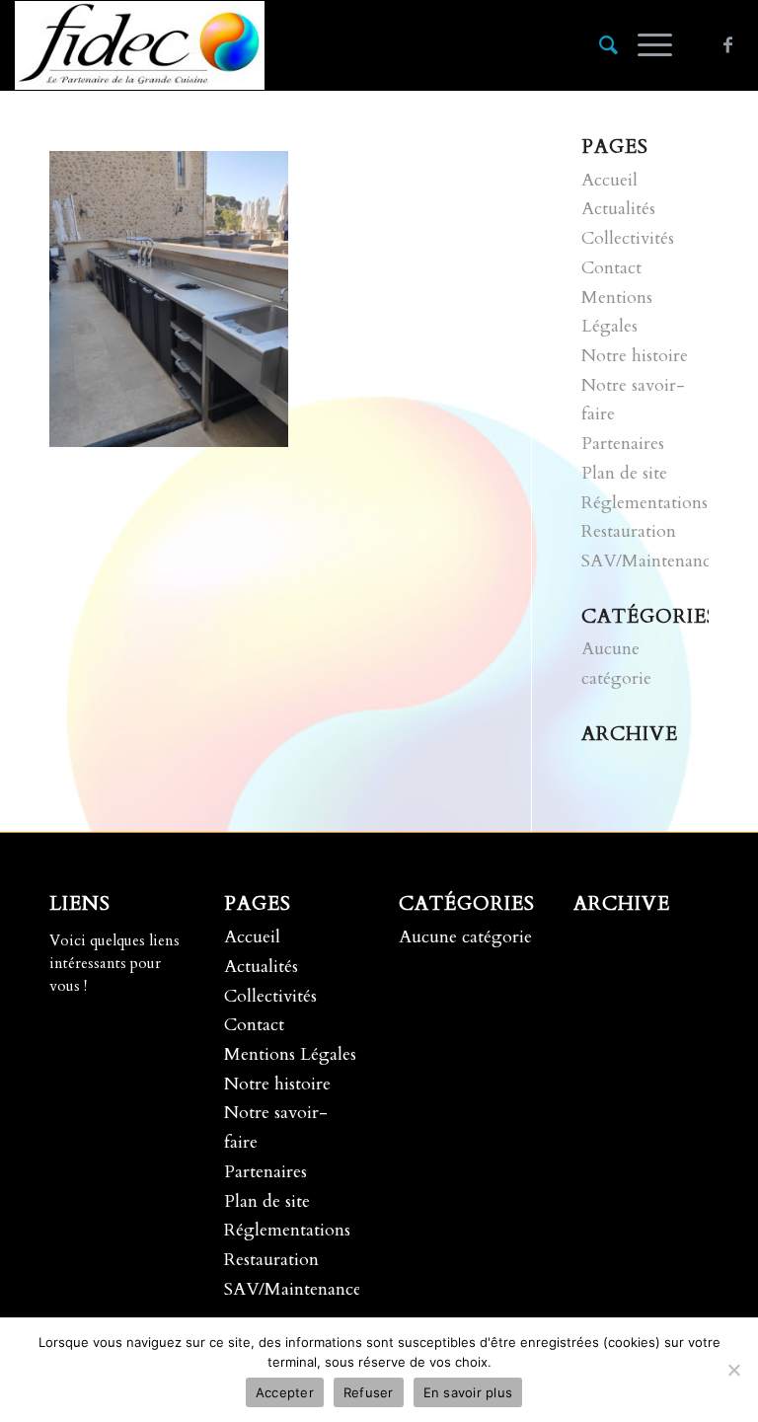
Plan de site (624, 473)
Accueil (609, 180)
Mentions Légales (290, 1054)
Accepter (285, 1392)
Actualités (618, 208)
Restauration (628, 531)
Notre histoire (634, 355)
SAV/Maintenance (650, 561)
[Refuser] (733, 1370)
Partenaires (622, 443)
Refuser (368, 1392)
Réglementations (644, 502)
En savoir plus (468, 1392)
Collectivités (627, 238)
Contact (611, 268)
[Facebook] (728, 45)
